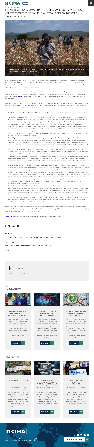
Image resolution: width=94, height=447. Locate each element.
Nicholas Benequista (10, 216)
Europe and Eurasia (38, 246)
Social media (42, 254)
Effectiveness (25, 246)
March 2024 (18, 237)
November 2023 (48, 237)
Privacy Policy (71, 435)
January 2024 (28, 237)
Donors (17, 246)
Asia (11, 246)
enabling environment (55, 254)
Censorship (33, 254)
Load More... (59, 237)
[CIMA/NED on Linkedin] (84, 435)
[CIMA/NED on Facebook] (77, 435)
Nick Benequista (13, 16)
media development (11, 254)
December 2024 (9, 237)
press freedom (23, 254)
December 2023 (38, 237)
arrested (20, 96)
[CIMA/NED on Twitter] (80, 435)
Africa (23, 16)
